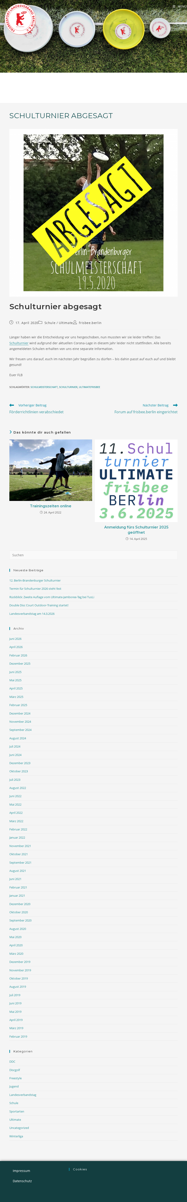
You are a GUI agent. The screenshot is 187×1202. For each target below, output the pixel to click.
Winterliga (16, 1136)
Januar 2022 (17, 837)
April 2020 (16, 945)
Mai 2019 (15, 1012)
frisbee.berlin (90, 323)
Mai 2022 (15, 804)
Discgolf (14, 1070)
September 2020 (20, 920)
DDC (12, 1061)
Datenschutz (22, 1181)
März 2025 (16, 697)
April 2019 (16, 1020)
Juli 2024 (14, 746)
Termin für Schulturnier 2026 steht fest (35, 589)
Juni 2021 (15, 879)
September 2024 (20, 730)
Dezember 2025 (19, 663)
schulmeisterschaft (44, 387)
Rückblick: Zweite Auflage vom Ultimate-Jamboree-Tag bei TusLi (51, 597)
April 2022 (16, 813)
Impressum (21, 1171)
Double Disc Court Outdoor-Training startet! (38, 605)
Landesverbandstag (22, 1095)
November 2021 (20, 846)
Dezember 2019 (19, 962)
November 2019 (20, 970)
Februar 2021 (18, 887)
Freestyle (15, 1078)
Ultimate (66, 323)
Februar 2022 (18, 829)
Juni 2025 (15, 672)
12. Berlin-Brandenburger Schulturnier (35, 580)
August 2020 (17, 929)
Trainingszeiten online (50, 506)
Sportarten (16, 1111)
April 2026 (16, 647)
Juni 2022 (15, 796)
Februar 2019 (18, 1036)
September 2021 (20, 862)
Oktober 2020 (18, 912)
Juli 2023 (14, 780)
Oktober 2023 (18, 771)
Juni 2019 (15, 1003)
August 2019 (17, 987)
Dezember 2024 (19, 713)
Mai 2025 (15, 680)
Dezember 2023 (19, 763)
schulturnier (68, 387)
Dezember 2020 (19, 904)
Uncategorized (19, 1128)
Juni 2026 (15, 639)
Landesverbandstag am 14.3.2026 (32, 614)
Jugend (14, 1086)
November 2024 (20, 722)
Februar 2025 (18, 705)
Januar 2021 (17, 895)
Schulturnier (19, 343)
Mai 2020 (15, 937)
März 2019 (16, 1028)
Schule (50, 323)
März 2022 (16, 821)
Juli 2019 (14, 995)
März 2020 (16, 954)
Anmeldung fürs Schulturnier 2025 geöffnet (136, 529)
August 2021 (17, 871)
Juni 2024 (15, 755)
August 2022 (17, 788)
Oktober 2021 (18, 854)
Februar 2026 (18, 655)
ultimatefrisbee (89, 387)
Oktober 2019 (18, 978)
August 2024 (17, 738)
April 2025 (16, 688)
